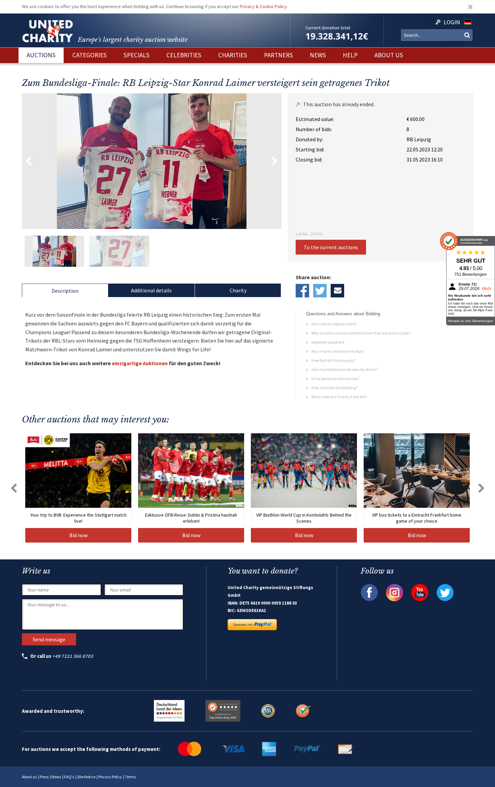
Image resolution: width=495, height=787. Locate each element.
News (56, 776)
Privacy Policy (110, 776)
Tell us (337, 290)
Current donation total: (328, 27)
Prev (28, 161)
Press (44, 776)
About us (29, 776)
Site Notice (86, 776)
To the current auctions (331, 247)
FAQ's (69, 776)
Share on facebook (302, 290)
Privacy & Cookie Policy (263, 6)
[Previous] (13, 488)
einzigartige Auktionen (140, 363)
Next (274, 161)
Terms (130, 776)
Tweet (320, 290)
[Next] (481, 488)
